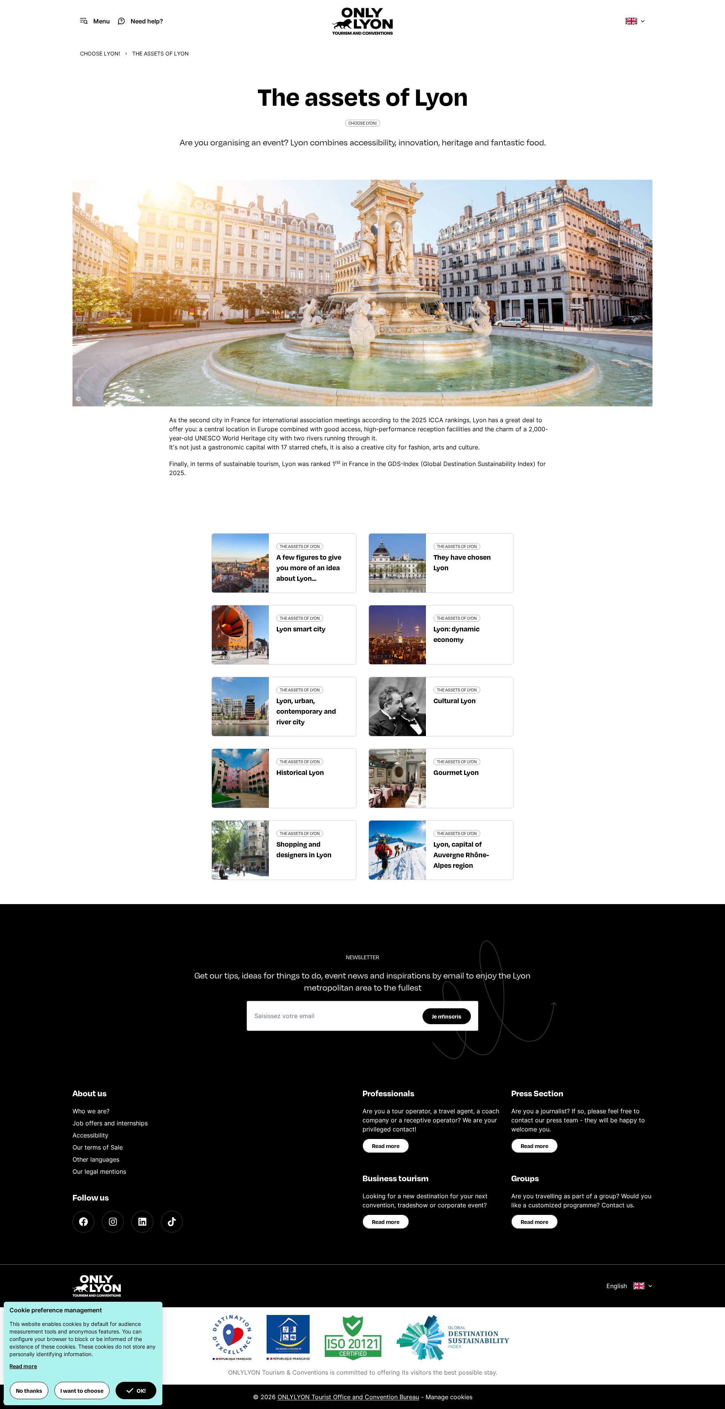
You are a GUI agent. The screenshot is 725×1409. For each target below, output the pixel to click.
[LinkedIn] (142, 1222)
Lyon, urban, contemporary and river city (306, 711)
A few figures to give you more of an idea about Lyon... (308, 567)
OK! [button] (141, 1390)
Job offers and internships (110, 1123)
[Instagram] (113, 1222)
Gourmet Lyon (456, 772)
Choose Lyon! (100, 53)
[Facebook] (83, 1222)
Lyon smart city (300, 628)
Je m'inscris (446, 1016)
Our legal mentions (99, 1171)
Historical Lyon (300, 772)
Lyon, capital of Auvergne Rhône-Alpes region (461, 854)
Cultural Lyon (454, 700)
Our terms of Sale (97, 1147)
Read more (386, 1146)
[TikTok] (172, 1222)
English (616, 1286)
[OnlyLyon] (96, 1286)
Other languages (95, 1159)
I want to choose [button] (81, 1390)
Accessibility (90, 1135)
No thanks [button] (29, 1390)
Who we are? (91, 1111)
